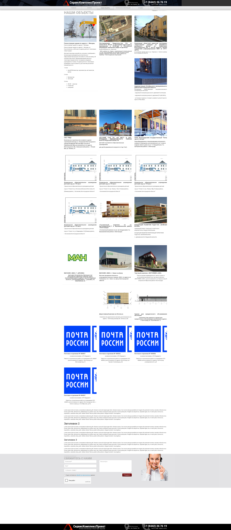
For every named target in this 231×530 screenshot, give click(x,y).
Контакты (157, 8)
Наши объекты (105, 8)
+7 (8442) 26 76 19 (155, 2)
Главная (73, 8)
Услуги (89, 8)
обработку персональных (83, 475)
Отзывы (140, 8)
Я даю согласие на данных (80, 475)
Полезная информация (123, 8)
